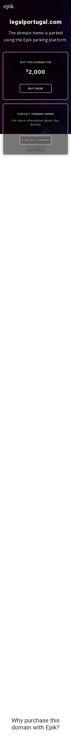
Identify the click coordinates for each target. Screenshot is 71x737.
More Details (35, 149)
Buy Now (35, 88)
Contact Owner (35, 140)
